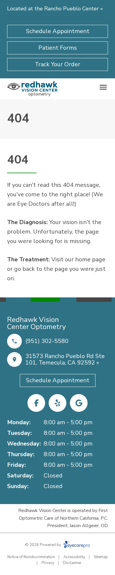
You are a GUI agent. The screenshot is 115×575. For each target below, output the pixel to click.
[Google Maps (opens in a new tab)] (79, 403)
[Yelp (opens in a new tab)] (57, 403)
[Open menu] (103, 87)
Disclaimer (72, 563)
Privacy (48, 563)
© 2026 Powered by (43, 545)
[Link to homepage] (32, 88)
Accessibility (74, 557)
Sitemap (101, 557)
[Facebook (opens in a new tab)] (36, 403)
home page (90, 259)
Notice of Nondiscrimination (31, 557)
